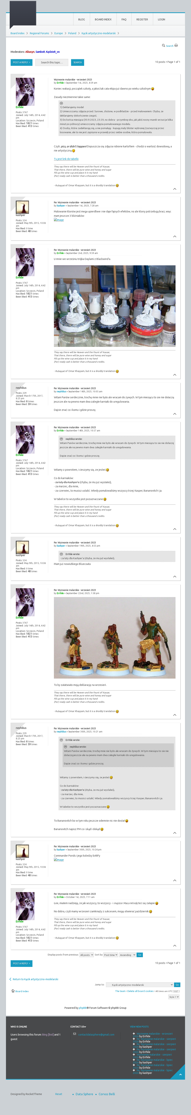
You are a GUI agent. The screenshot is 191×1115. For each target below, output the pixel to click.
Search (169, 46)
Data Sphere (84, 1094)
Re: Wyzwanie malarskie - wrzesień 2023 (75, 202)
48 (29, 231)
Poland (72, 33)
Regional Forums (39, 33)
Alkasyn (30, 51)
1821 (29, 123)
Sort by (99, 954)
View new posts (139, 1026)
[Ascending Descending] (131, 954)
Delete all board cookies (140, 991)
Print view (176, 44)
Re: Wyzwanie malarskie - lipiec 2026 (153, 1061)
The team (120, 991)
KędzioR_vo (53, 51)
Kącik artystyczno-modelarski (99, 33)
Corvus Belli (107, 1094)
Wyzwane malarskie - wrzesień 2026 (153, 1035)
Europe (58, 33)
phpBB (83, 1007)
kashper (61, 205)
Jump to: (99, 984)
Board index (17, 33)
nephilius (61, 391)
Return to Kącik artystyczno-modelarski (35, 979)
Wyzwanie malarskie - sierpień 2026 (152, 1056)
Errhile (60, 83)
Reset (58, 1094)
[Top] (174, 189)
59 (29, 404)
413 (30, 126)
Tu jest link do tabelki (66, 158)
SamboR (40, 51)
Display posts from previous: (63, 954)
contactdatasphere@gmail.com (96, 1034)
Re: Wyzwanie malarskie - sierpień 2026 (154, 1040)
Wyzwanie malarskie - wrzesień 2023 (73, 79)
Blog (81, 19)
